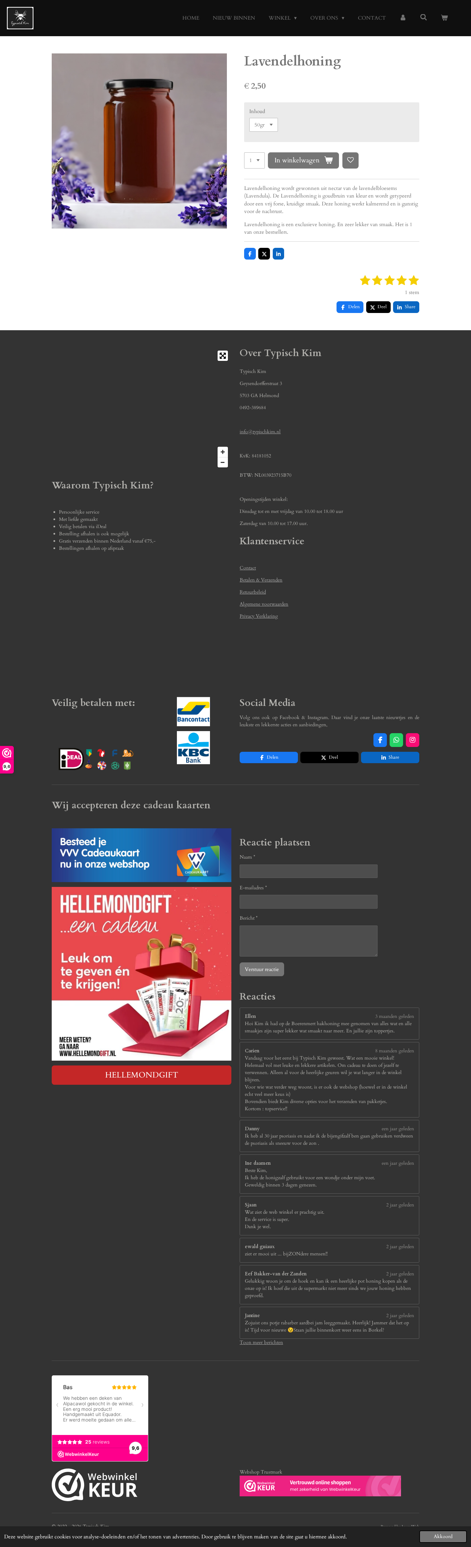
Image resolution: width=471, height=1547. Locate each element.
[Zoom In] (223, 452)
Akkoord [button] (443, 1537)
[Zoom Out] (223, 462)
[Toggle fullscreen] (223, 356)
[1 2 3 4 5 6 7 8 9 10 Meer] (254, 160)
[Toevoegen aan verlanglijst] (350, 160)
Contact (248, 568)
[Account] (403, 18)
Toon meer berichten (261, 1342)
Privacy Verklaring (259, 616)
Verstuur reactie (262, 969)
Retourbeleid (253, 592)
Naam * (247, 857)
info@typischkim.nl (260, 431)
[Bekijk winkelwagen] (444, 18)
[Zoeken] (423, 17)
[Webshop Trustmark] (95, 1485)
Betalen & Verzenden (261, 580)
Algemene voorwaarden (264, 604)
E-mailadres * (253, 887)
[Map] (141, 409)
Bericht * (249, 918)
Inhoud (257, 111)
